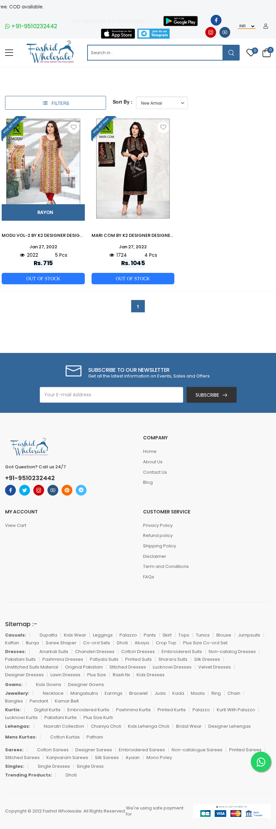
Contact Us (155, 472)
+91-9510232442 (33, 26)
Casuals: (15, 635)
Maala (198, 693)
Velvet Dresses (214, 667)
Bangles (14, 701)
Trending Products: (28, 775)
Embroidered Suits (182, 651)
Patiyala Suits (104, 659)
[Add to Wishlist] (74, 127)
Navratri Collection (64, 726)
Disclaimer (154, 556)
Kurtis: (13, 710)
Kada (178, 693)
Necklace (53, 693)
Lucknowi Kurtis (21, 717)
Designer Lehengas (229, 726)
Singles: (14, 766)
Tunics (203, 635)
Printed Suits (138, 659)
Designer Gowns (86, 684)
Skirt (167, 635)
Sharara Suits (173, 659)
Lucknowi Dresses (172, 667)
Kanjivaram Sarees (67, 757)
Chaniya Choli (106, 726)
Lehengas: (17, 726)
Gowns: (14, 684)
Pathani (95, 737)
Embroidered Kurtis (88, 710)
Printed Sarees (245, 750)
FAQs (148, 577)
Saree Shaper (61, 643)
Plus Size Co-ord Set (205, 643)
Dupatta (48, 635)
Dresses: (15, 651)
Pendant (39, 701)
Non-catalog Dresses (232, 651)
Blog (148, 482)
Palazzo (128, 635)
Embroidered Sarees (142, 750)
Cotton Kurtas (65, 737)
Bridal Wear (189, 726)
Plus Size (96, 675)
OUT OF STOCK (43, 278)
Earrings (114, 693)
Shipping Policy (159, 546)
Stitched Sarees (22, 757)
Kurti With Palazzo (236, 710)
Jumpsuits (249, 635)
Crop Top (166, 643)
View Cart (15, 525)
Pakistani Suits (20, 659)
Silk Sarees (107, 757)
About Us (153, 462)
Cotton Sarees (53, 750)
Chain (234, 693)
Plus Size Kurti (98, 717)
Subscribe (207, 395)
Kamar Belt (67, 701)
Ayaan (133, 757)
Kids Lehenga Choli (148, 726)
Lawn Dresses (65, 675)
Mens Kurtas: (21, 737)
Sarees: (14, 750)
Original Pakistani (84, 667)
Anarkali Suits (53, 651)
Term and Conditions (166, 566)
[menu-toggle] (9, 53)
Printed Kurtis (172, 710)
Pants (150, 635)
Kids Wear (75, 635)
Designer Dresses (24, 675)
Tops (183, 635)
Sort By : (123, 101)
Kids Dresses (151, 675)
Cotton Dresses (138, 651)
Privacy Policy (158, 525)
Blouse (223, 635)
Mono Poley (159, 757)
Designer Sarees (93, 750)
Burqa (32, 643)
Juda (160, 693)
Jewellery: (17, 693)
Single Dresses (54, 766)
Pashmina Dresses (62, 659)
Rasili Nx (121, 675)
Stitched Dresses (127, 667)
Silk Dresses (207, 659)
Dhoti (122, 643)
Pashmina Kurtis (133, 710)
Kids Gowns (48, 684)
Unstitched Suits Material (31, 667)
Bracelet (138, 693)
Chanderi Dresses (94, 651)
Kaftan (12, 643)
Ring (216, 693)
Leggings (103, 635)
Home (150, 451)
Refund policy (158, 535)
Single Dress (90, 766)
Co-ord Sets (96, 643)
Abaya (142, 643)
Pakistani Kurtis (60, 717)
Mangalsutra (84, 693)
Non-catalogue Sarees (197, 750)
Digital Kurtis (47, 710)
